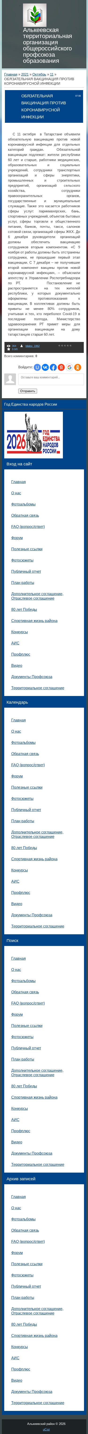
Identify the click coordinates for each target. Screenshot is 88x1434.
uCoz (46, 1429)
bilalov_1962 (33, 345)
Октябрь (39, 74)
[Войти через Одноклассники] (77, 367)
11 (52, 74)
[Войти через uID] (37, 367)
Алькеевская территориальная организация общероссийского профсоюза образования (47, 45)
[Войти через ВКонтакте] (45, 367)
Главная (10, 74)
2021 (25, 74)
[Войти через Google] (69, 367)
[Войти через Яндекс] (61, 367)
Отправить (27, 391)
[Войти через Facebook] (53, 367)
